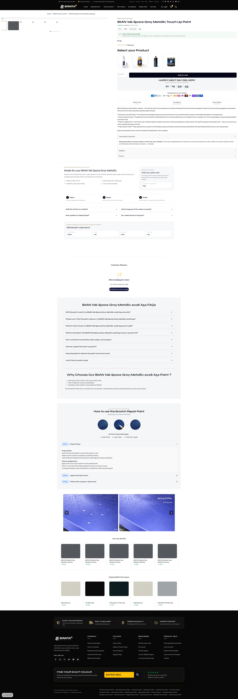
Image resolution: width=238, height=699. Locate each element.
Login (166, 7)
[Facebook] (55, 659)
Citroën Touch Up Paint (162, 690)
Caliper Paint (143, 7)
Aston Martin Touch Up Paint (122, 690)
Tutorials (156, 1)
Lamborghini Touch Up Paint (169, 692)
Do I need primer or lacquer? (132, 215)
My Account (142, 647)
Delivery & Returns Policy (120, 647)
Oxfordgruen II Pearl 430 (117, 603)
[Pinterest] (78, 659)
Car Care (153, 7)
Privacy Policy (117, 643)
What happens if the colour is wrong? (136, 209)
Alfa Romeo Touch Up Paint (106, 690)
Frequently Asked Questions (95, 651)
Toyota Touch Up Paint (146, 694)
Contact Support (143, 651)
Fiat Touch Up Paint (104, 692)
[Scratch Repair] (68, 7)
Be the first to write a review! (119, 289)
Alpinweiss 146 (65, 603)
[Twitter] (69, 659)
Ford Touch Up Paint (174, 690)
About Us (131, 1)
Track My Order (168, 647)
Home (86, 7)
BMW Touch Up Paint (60, 14)
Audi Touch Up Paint (136, 690)
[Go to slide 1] (114, 529)
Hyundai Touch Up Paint (130, 692)
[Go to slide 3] (118, 529)
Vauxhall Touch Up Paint (175, 694)
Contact (138, 1)
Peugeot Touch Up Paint (132, 694)
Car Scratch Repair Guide (146, 658)
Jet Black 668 (89, 603)
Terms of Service (118, 651)
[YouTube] (73, 659)
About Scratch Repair (93, 643)
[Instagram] (64, 659)
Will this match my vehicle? (77, 209)
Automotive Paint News (94, 654)
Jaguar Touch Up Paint (144, 692)
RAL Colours (121, 7)
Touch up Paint (109, 7)
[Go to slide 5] (121, 529)
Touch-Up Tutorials (93, 647)
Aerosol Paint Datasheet (171, 651)
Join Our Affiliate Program (146, 654)
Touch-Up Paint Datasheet (172, 654)
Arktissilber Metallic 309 (165, 603)
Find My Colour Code (144, 643)
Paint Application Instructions (172, 643)
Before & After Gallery (93, 658)
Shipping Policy (117, 654)
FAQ (142, 1)
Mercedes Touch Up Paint (106, 694)
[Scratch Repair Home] (63, 640)
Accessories (132, 7)
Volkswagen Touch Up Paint (160, 694)
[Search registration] (137, 675)
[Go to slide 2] (116, 529)
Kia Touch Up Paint (156, 692)
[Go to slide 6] (123, 529)
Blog (146, 1)
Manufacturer (95, 7)
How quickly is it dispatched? (77, 215)
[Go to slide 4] (119, 529)
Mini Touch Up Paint (119, 694)
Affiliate (151, 1)
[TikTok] (60, 659)
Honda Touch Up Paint (117, 692)
